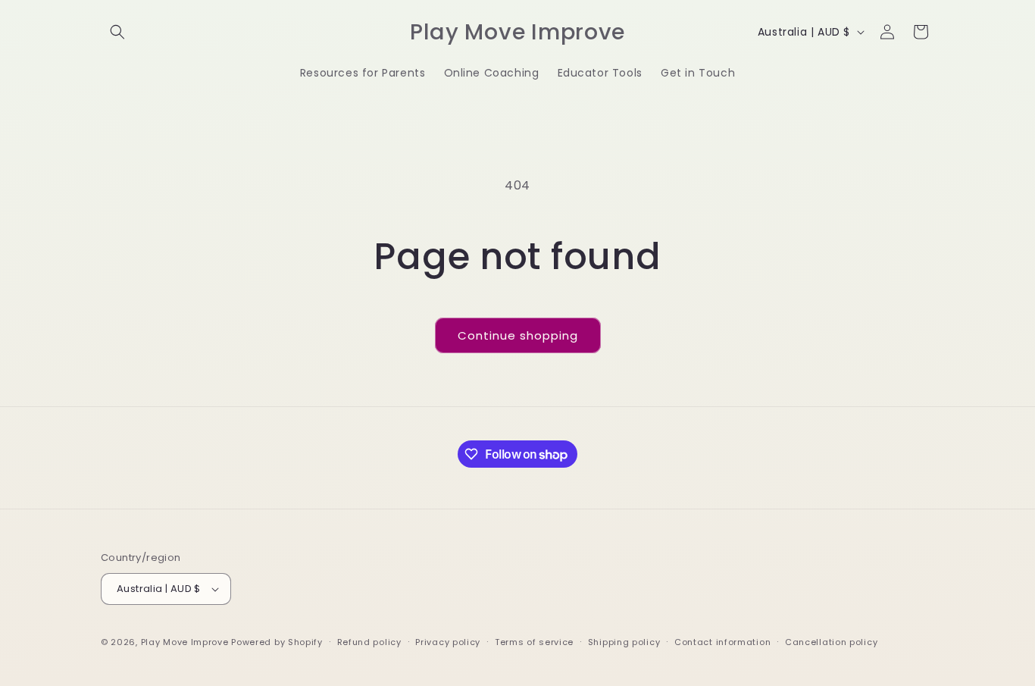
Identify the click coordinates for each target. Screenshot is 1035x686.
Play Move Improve (185, 642)
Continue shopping (518, 335)
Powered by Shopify (277, 642)
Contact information (722, 642)
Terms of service (534, 642)
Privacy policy (447, 642)
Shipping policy (624, 642)
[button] (117, 32)
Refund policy (369, 642)
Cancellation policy (831, 642)
